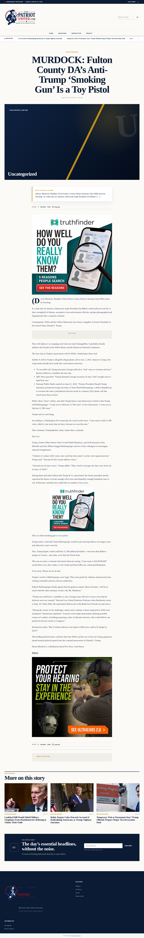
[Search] (137, 17)
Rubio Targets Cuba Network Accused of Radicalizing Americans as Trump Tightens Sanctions (70, 820)
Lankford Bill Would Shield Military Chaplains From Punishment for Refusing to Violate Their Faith (25, 820)
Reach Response (76, 935)
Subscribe (128, 845)
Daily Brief (132, 2)
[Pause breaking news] (137, 38)
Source (35, 653)
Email (48, 207)
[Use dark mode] (138, 2)
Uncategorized (72, 52)
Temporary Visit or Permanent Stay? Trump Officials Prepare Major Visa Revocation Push (75, 38)
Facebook (43, 207)
